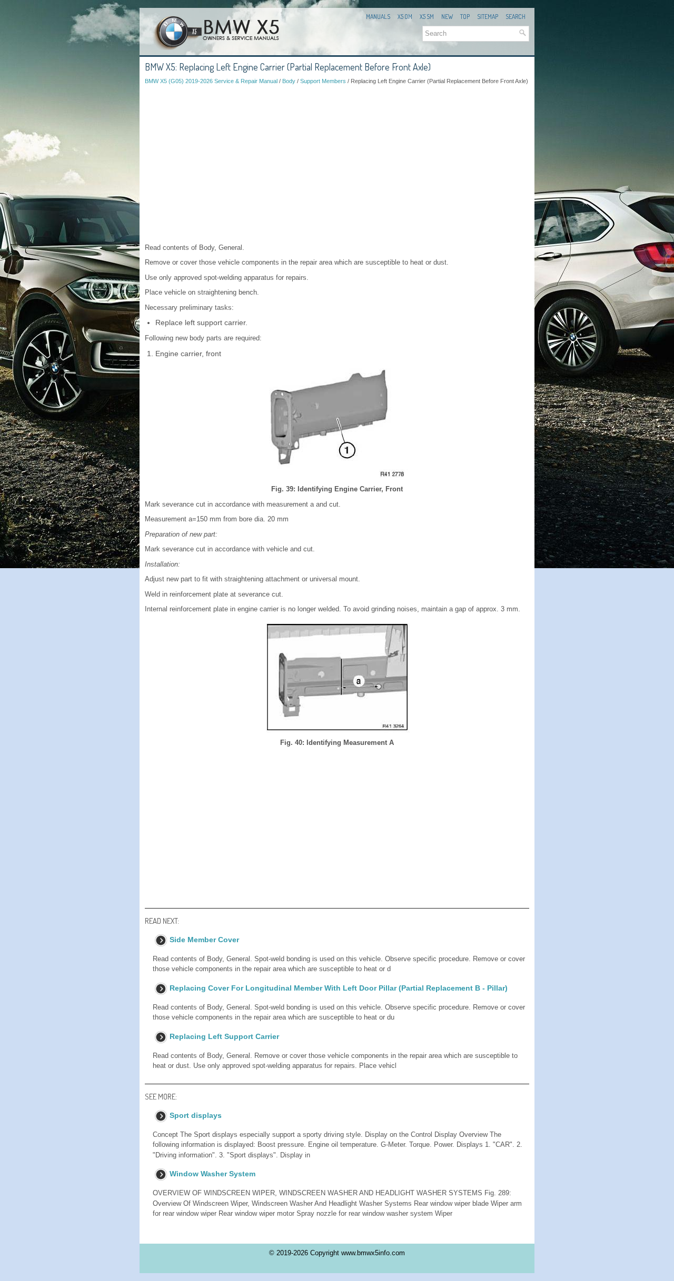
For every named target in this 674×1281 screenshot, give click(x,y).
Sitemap (487, 17)
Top (465, 17)
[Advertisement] (337, 164)
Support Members (323, 81)
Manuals (378, 17)
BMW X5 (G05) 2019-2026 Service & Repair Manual (211, 81)
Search (516, 17)
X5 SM (427, 17)
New (447, 17)
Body (288, 81)
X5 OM (405, 17)
